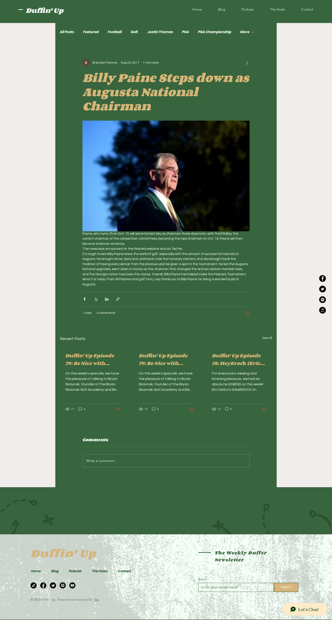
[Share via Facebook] (84, 299)
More (244, 32)
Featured (91, 32)
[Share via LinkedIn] (107, 299)
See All (267, 338)
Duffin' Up (44, 10)
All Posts (67, 32)
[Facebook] (322, 278)
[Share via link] (118, 299)
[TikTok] (33, 585)
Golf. (135, 32)
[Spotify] (322, 299)
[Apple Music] (322, 310)
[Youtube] (72, 585)
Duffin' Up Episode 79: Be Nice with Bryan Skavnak (89, 359)
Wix (96, 599)
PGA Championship (214, 32)
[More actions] (247, 62)
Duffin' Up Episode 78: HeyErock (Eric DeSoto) (236, 359)
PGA (185, 32)
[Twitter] (322, 289)
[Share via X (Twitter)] (96, 299)
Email (202, 579)
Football (115, 32)
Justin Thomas (160, 32)
